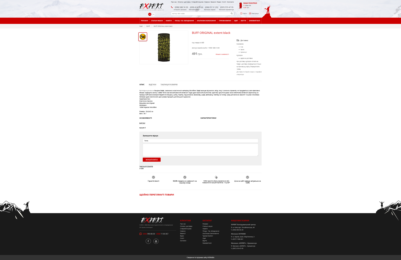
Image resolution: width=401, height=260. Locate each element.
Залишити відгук (152, 160)
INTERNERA (210, 257)
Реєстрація (255, 13)
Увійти (245, 13)
